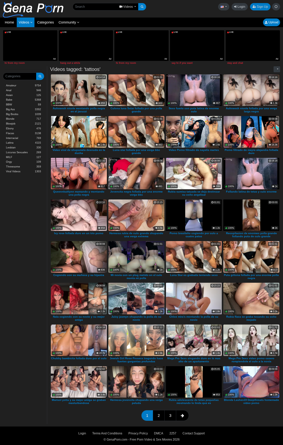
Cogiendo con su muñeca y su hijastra (78, 275)
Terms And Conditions (107, 433)
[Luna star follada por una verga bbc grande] (136, 131)
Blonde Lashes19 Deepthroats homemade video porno (251, 401)
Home (9, 22)
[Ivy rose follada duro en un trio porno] (79, 215)
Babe (23, 99)
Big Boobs (23, 114)
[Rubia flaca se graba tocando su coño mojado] (251, 298)
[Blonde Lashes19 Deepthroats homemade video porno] (251, 381)
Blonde (23, 118)
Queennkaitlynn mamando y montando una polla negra (78, 193)
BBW (23, 104)
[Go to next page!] (182, 415)
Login (241, 6)
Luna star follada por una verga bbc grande (136, 151)
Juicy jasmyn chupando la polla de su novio (136, 318)
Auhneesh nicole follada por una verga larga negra (251, 110)
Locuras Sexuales (23, 152)
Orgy (23, 161)
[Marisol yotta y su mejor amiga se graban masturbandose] (79, 381)
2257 (172, 433)
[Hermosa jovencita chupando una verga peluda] (136, 381)
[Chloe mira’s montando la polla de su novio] (194, 298)
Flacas (23, 133)
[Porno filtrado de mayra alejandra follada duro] (251, 131)
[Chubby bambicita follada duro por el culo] (79, 340)
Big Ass (23, 109)
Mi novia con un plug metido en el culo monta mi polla (136, 276)
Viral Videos (23, 171)
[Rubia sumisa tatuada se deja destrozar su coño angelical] (194, 173)
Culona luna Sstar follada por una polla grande (136, 110)
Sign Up (262, 6)
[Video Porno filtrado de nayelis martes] (194, 131)
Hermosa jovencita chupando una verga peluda (136, 401)
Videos (24, 22)
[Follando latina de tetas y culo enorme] (251, 173)
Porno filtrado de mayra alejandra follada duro (251, 151)
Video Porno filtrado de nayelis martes (194, 149)
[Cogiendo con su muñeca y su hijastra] (79, 256)
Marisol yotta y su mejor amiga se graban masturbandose (79, 401)
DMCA (158, 433)
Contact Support (194, 433)
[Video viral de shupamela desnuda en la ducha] (79, 131)
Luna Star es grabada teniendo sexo (194, 275)
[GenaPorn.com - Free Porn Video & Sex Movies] (33, 9)
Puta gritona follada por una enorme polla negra (251, 276)
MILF (23, 157)
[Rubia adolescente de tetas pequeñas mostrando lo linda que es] (194, 381)
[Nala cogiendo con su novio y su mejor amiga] (79, 298)
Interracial (23, 138)
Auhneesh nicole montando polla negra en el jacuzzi (79, 110)
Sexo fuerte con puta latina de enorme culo (194, 110)
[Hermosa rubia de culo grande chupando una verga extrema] (136, 215)
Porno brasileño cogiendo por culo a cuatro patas (194, 235)
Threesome (23, 166)
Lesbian (23, 147)
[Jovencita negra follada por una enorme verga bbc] (136, 173)
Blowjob (23, 123)
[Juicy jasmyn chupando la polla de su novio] (136, 298)
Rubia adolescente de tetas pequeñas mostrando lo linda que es (194, 401)
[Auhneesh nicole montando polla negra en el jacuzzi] (79, 90)
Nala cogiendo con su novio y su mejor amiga (79, 318)
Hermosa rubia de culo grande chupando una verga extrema (136, 235)
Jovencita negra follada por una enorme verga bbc (136, 193)
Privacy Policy (138, 433)
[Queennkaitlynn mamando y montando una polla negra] (79, 173)
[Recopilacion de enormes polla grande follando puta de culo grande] (251, 215)
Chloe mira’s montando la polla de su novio (193, 318)
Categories (45, 22)
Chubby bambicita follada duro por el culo (79, 358)
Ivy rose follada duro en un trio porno (78, 233)
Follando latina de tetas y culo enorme (251, 191)
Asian (23, 95)
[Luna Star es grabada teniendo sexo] (194, 256)
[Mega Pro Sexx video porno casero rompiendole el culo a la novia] (251, 340)
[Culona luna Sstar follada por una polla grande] (136, 90)
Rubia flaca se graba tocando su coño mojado (251, 318)
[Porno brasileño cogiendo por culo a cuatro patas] (194, 215)
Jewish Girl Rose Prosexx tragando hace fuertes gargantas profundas (136, 360)
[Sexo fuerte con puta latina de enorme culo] (194, 90)
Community (68, 22)
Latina (23, 142)
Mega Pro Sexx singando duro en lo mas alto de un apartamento (193, 360)
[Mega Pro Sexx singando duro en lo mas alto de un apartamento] (194, 340)
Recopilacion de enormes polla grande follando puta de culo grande (251, 235)
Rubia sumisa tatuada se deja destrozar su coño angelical (194, 193)
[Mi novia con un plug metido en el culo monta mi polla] (136, 256)
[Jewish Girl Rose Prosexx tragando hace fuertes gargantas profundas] (136, 340)
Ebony (23, 128)
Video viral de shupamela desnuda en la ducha (79, 151)
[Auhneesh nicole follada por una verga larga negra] (251, 90)
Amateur (23, 85)
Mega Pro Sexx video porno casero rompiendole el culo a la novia (251, 360)
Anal (23, 90)
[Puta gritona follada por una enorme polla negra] (251, 256)
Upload (273, 22)
